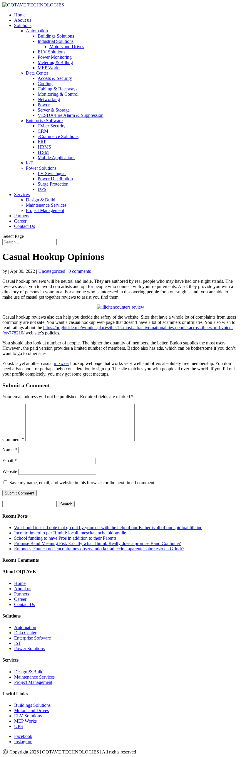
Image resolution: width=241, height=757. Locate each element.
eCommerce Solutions (58, 136)
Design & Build (40, 199)
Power (44, 104)
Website (9, 471)
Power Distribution (55, 178)
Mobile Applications (56, 157)
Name (9, 449)
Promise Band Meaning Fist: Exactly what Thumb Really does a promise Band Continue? (97, 543)
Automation (37, 30)
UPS (42, 189)
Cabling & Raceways (57, 88)
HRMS (44, 146)
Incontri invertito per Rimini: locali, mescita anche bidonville (70, 532)
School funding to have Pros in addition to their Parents (65, 538)
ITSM (43, 152)
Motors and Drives (66, 46)
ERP (42, 141)
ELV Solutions (51, 51)
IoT (29, 162)
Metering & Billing (55, 62)
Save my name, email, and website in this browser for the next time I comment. (82, 482)
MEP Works (49, 67)
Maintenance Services (46, 205)
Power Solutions (41, 168)
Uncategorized (51, 271)
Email (9, 460)
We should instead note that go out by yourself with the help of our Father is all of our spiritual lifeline (108, 527)
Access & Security (55, 78)
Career (20, 220)
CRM (43, 131)
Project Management (45, 210)
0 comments (79, 271)
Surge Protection (53, 183)
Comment (13, 439)
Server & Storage (54, 109)
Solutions (22, 25)
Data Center (37, 72)
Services (22, 194)
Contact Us (24, 226)
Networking (49, 99)
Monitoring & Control (58, 94)
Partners (21, 215)
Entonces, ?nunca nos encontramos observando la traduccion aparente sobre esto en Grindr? (99, 548)
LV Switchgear (52, 173)
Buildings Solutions (56, 35)
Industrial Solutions (55, 41)
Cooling (45, 83)
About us (22, 20)
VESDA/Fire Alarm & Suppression (70, 115)
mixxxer (61, 363)
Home (20, 14)
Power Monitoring (55, 57)
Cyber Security (52, 125)
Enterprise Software (44, 120)
